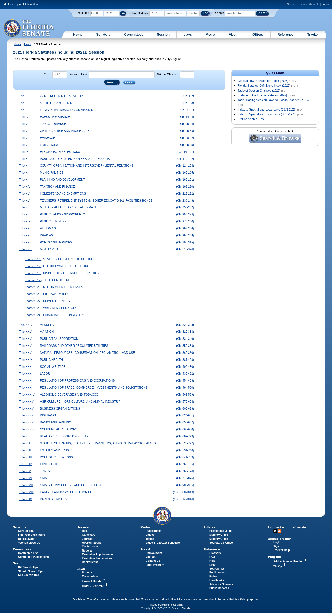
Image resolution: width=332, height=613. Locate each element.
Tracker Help (281, 550)
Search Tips (217, 568)
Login (325, 4)
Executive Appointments (98, 554)
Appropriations (91, 542)
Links (212, 564)
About (233, 34)
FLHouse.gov (12, 4)
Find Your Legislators (31, 534)
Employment (154, 553)
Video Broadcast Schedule (163, 542)
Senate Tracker (279, 538)
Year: (47, 74)
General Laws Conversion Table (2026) (263, 81)
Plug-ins (274, 557)
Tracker (313, 34)
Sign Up (314, 4)
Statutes (87, 572)
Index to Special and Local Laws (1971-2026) (267, 109)
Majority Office (218, 534)
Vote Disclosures (29, 542)
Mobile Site (30, 4)
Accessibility (176, 604)
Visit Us (151, 557)
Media (210, 34)
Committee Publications (33, 557)
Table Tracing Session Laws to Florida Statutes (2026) (273, 100)
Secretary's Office (221, 542)
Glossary (215, 553)
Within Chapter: (168, 74)
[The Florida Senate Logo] (29, 28)
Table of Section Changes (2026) (259, 90)
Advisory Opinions (221, 584)
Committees (133, 34)
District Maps (26, 539)
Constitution (90, 576)
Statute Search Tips (251, 119)
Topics (150, 539)
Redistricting (90, 562)
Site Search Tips (28, 575)
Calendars (88, 534)
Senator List (26, 531)
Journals (87, 539)
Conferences (90, 546)
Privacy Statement (159, 604)
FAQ (212, 557)
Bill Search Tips (28, 567)
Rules (213, 576)
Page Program (155, 564)
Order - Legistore (93, 586)
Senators (103, 34)
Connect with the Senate (287, 527)
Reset (129, 82)
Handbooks (216, 580)
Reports (87, 550)
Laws (187, 34)
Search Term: (79, 74)
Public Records (219, 588)
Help (212, 560)
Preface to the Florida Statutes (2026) (262, 95)
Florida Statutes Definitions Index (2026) (264, 85)
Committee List (28, 553)
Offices (258, 34)
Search (219, 13)
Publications (153, 531)
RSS (279, 531)
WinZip (278, 566)
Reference (285, 34)
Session (163, 34)
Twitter (275, 531)
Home (77, 34)
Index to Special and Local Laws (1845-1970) (267, 114)
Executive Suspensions (97, 558)
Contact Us (153, 560)
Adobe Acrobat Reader (288, 561)
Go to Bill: (84, 13)
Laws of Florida (92, 581)
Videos (150, 534)
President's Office (220, 531)
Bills (85, 531)
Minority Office (218, 539)
